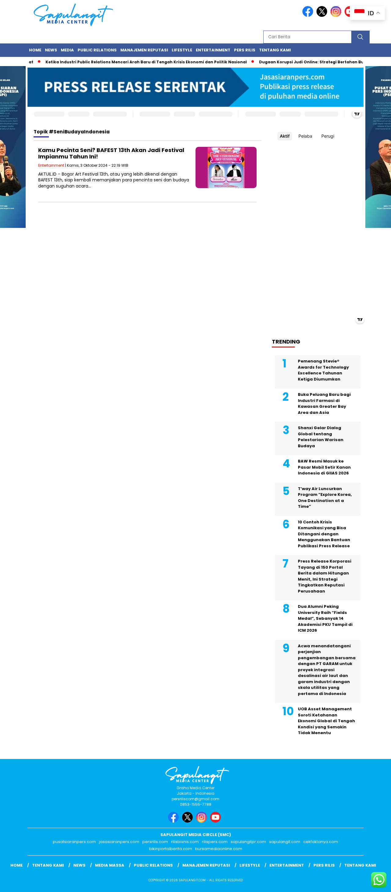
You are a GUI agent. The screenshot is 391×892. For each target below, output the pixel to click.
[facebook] (308, 15)
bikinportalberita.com (170, 849)
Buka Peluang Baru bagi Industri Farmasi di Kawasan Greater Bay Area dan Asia (324, 403)
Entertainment (213, 50)
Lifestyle (182, 50)
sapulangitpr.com (248, 842)
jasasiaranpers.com (119, 842)
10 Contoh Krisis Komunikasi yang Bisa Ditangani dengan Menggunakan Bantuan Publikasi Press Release (324, 534)
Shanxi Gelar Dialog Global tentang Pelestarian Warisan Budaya (320, 437)
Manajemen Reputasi (144, 50)
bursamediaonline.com (218, 849)
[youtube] (216, 821)
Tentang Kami (275, 50)
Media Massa (109, 865)
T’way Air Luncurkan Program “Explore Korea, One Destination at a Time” (325, 498)
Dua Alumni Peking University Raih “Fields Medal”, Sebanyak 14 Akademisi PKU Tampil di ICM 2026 (325, 618)
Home (35, 50)
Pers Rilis (244, 50)
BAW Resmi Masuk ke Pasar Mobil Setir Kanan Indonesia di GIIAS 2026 (324, 467)
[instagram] (337, 15)
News (51, 50)
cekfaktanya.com (320, 842)
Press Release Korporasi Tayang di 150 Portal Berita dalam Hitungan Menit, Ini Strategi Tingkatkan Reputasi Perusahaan (324, 576)
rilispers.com (215, 842)
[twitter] (322, 15)
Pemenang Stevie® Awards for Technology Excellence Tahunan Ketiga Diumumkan (323, 370)
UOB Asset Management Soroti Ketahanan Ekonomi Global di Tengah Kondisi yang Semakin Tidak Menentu (326, 721)
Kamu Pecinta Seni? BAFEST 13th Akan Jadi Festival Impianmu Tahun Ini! (111, 153)
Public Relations (97, 50)
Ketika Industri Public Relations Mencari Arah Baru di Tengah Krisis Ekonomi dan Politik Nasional (135, 62)
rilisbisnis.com (185, 842)
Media (67, 50)
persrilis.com (155, 842)
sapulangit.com (284, 842)
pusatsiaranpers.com (74, 842)
